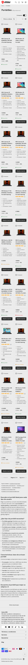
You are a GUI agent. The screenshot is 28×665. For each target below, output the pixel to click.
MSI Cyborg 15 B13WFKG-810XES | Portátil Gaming (6, 94)
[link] (5, 477)
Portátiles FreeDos (16, 487)
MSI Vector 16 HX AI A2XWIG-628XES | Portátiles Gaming (21, 390)
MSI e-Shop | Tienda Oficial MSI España (13, 659)
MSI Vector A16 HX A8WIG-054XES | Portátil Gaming (6, 242)
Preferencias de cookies (7, 661)
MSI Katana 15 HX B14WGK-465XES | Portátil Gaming (21, 340)
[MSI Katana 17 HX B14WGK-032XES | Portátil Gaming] (6, 183)
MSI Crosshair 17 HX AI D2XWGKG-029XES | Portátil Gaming (21, 242)
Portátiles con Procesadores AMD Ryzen (10, 491)
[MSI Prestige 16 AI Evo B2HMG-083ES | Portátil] (21, 429)
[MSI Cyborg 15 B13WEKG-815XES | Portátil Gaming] (6, 134)
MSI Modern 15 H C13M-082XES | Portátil (6, 340)
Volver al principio (14, 605)
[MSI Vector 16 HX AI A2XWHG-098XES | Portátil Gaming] (6, 429)
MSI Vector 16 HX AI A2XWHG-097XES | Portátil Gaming (21, 292)
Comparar (19, 15)
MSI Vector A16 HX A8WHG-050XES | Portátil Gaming (21, 192)
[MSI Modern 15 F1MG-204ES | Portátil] (21, 31)
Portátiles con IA (20, 485)
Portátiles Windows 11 (6, 487)
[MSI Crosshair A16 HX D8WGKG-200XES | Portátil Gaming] (6, 380)
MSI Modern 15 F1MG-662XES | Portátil (20, 94)
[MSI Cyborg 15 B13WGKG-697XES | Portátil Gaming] (21, 134)
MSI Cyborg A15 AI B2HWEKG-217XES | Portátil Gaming (6, 291)
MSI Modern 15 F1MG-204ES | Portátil (20, 40)
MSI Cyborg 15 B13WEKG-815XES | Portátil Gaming (6, 143)
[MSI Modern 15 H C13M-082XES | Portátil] (6, 331)
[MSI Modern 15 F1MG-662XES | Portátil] (21, 84)
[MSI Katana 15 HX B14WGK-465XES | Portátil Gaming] (21, 331)
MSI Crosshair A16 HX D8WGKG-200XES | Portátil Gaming (6, 390)
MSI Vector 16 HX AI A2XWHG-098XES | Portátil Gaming (6, 439)
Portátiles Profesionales (15, 483)
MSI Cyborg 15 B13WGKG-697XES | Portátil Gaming (21, 143)
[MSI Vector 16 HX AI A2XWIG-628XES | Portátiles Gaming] (21, 380)
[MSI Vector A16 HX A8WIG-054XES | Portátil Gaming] (6, 232)
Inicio (2, 5)
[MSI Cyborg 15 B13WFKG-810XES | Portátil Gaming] (6, 84)
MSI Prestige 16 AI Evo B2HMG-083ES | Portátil (21, 439)
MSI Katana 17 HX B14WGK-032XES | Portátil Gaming (6, 192)
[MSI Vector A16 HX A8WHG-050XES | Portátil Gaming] (21, 183)
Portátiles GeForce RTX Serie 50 (8, 485)
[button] (22, 2)
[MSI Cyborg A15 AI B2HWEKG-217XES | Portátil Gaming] (6, 281)
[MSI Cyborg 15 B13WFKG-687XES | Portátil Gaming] (6, 31)
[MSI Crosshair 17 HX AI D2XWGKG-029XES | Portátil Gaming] (21, 232)
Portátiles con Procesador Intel (8, 489)
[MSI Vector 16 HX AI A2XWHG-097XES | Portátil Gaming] (21, 281)
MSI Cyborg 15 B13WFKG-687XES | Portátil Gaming (6, 40)
